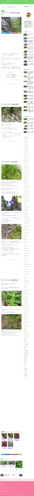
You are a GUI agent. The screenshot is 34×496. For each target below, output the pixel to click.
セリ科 (26, 237)
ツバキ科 (26, 244)
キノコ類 (26, 189)
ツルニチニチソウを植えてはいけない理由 (9, 215)
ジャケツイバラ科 (27, 219)
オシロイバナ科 (27, 169)
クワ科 (26, 203)
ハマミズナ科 (27, 266)
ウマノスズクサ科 (27, 160)
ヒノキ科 (26, 275)
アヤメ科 (26, 153)
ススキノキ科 (27, 230)
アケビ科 (26, 146)
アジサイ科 (26, 148)
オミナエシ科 (27, 173)
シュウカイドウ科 (27, 221)
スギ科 (26, 228)
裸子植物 (26, 375)
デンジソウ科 (27, 248)
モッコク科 (26, 321)
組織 (25, 362)
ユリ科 (26, 328)
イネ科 (26, 155)
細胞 (25, 359)
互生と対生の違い (5, 288)
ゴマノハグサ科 (27, 207)
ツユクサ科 (26, 246)
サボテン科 (26, 210)
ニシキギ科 (26, 262)
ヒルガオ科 (26, 280)
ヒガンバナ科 (27, 271)
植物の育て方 (27, 353)
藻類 (25, 371)
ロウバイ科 (26, 337)
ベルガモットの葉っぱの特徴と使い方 (8, 312)
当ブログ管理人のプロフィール (5, 488)
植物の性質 (26, 350)
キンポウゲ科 (27, 194)
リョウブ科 (26, 332)
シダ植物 (26, 214)
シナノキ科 (26, 216)
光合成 (26, 341)
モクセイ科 (26, 314)
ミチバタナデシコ (4, 450)
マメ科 (26, 298)
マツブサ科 (26, 294)
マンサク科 (26, 300)
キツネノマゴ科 (27, 187)
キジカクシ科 (27, 185)
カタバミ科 (26, 178)
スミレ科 (26, 235)
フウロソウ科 (27, 282)
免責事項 (3, 3)
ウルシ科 (26, 162)
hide (12, 72)
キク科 (26, 182)
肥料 (25, 364)
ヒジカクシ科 (27, 273)
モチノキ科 (26, 319)
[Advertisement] (11, 44)
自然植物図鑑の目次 (5, 491)
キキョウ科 (26, 180)
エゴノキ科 (26, 164)
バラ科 (26, 269)
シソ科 (26, 212)
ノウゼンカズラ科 (27, 264)
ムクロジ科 (26, 307)
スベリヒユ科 (27, 232)
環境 (25, 357)
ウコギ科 (26, 157)
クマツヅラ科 (27, 198)
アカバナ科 (26, 144)
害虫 (25, 348)
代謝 (25, 339)
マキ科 (26, 291)
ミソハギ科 (26, 305)
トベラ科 (26, 255)
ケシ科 (26, 205)
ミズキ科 (26, 303)
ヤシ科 (26, 323)
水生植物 (26, 355)
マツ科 (26, 296)
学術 (25, 346)
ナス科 (26, 257)
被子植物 (26, 373)
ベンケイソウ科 (27, 289)
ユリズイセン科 (27, 325)
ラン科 (26, 330)
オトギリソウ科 (27, 171)
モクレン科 (26, 316)
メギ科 (26, 312)
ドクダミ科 (26, 253)
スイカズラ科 (27, 223)
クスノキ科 (26, 196)
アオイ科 (26, 139)
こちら (32, 27)
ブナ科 (26, 287)
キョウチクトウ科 (27, 191)
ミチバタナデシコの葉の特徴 (10, 77)
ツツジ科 (26, 241)
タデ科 (26, 239)
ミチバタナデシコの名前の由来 (11, 74)
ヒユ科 (26, 278)
